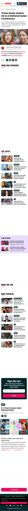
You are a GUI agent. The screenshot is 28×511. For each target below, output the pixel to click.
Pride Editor (5, 413)
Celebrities (16, 156)
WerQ (3, 405)
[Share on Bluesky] (16, 60)
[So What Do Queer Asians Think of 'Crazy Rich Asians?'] (5, 249)
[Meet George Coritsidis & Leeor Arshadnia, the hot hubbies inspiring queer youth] (7, 158)
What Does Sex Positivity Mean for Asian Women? (17, 241)
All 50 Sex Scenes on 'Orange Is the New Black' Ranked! (19, 345)
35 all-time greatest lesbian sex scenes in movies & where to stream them (20, 338)
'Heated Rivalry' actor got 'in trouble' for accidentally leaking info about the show (20, 186)
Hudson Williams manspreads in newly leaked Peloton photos (20, 194)
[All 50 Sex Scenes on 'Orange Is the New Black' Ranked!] (7, 344)
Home (2, 9)
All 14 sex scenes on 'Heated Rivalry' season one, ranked (19, 328)
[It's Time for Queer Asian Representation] (14, 427)
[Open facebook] (7, 505)
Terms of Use (5, 500)
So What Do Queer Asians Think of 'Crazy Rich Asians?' (18, 247)
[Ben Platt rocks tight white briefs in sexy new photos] (7, 318)
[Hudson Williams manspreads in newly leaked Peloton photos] (7, 193)
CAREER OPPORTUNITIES (17, 496)
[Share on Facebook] (7, 60)
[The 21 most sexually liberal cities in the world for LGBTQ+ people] (7, 176)
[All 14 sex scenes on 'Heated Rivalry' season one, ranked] (7, 327)
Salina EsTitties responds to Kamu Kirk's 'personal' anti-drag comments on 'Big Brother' (20, 204)
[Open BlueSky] (10, 505)
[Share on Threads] (13, 60)
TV (14, 182)
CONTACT (7, 496)
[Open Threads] (14, 505)
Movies (15, 307)
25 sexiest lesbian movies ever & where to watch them (20, 311)
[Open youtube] (21, 505)
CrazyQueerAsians (10, 9)
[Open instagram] (17, 505)
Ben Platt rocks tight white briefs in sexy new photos (19, 319)
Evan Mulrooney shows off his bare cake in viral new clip (20, 168)
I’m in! (14, 396)
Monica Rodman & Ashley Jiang (14, 47)
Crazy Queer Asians (16, 55)
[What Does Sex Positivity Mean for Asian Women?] (5, 243)
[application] (14, 37)
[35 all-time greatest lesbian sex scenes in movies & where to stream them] (7, 336)
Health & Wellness (17, 298)
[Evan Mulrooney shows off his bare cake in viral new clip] (7, 167)
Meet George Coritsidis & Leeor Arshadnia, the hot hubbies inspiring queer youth (19, 161)
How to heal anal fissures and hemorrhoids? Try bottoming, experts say (19, 304)
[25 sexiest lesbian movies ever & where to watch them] (7, 310)
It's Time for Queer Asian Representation (11, 409)
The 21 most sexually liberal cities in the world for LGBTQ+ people (19, 178)
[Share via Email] (10, 60)
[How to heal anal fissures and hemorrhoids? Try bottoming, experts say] (7, 301)
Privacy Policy (22, 498)
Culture (15, 173)
